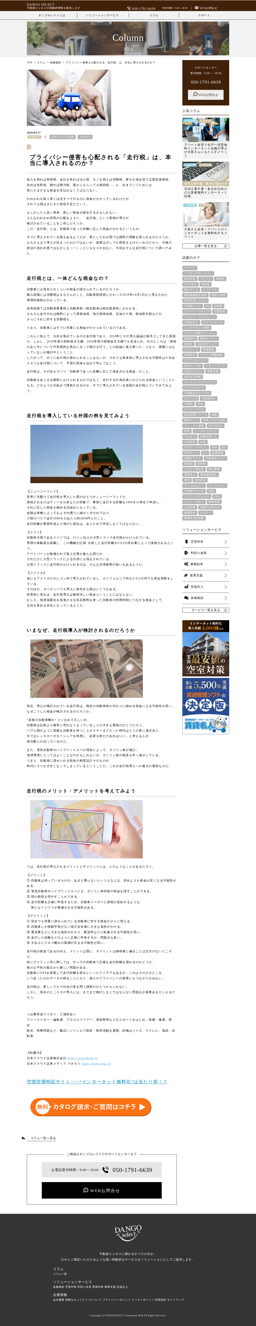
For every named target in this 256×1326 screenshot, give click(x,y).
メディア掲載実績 (211, 354)
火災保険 (189, 507)
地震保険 (217, 452)
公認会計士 (191, 322)
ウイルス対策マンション (199, 333)
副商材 (201, 463)
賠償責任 (189, 512)
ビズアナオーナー (195, 360)
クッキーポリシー (143, 1299)
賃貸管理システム (195, 300)
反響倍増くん (208, 436)
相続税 (205, 284)
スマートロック (213, 322)
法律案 (218, 306)
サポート (204, 15)
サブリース (210, 289)
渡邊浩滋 (208, 349)
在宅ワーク (191, 452)
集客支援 (213, 371)
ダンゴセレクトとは (51, 15)
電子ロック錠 (192, 365)
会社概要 (58, 1299)
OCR (217, 496)
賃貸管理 (189, 354)
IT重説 (188, 403)
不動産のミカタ (194, 491)
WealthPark (216, 425)
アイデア (189, 267)
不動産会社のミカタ (197, 393)
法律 (203, 442)
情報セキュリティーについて (83, 1299)
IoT (205, 452)
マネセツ (85, 136)
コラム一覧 (60, 1274)
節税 (211, 491)
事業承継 (214, 501)
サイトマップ (175, 1299)
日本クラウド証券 (62, 136)
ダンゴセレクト (194, 485)
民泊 (200, 403)
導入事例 (214, 469)
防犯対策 (189, 278)
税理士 (188, 344)
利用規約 (160, 1299)
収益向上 (122, 1286)
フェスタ (205, 278)
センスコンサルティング (199, 382)
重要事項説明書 (194, 518)
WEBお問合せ (208, 8)
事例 (187, 480)
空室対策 (219, 311)
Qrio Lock (190, 398)
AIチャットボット (195, 447)
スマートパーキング (197, 311)
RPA (214, 447)
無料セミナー (208, 338)
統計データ (191, 289)
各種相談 (58, 1286)
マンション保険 (194, 425)
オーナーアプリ (194, 409)
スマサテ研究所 (194, 469)
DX (224, 447)
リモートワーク (215, 365)
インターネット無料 (197, 327)
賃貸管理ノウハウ (195, 414)
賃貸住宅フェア (207, 344)
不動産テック (192, 306)
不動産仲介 (209, 398)
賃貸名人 (189, 474)
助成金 (188, 463)
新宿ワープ (191, 420)
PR (207, 306)
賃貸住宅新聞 (192, 376)
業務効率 (189, 338)
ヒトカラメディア (206, 431)
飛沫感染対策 (208, 474)
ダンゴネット (217, 485)
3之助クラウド (193, 371)
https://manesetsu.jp (96, 1063)
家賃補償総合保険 (195, 295)
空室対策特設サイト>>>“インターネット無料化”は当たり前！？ (97, 1081)
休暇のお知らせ (210, 507)
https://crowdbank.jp (82, 1058)
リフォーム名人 (194, 501)
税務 (214, 414)
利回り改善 (218, 295)
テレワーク (191, 349)
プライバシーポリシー (117, 1299)
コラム (154, 15)
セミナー (205, 512)
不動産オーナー (215, 458)
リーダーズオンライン (198, 273)
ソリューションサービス (102, 15)
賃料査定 (200, 480)
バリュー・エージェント (199, 316)
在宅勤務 (189, 442)
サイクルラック (194, 387)
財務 (187, 431)
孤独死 (220, 278)
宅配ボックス (192, 458)
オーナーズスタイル (197, 496)
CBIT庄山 (190, 284)
